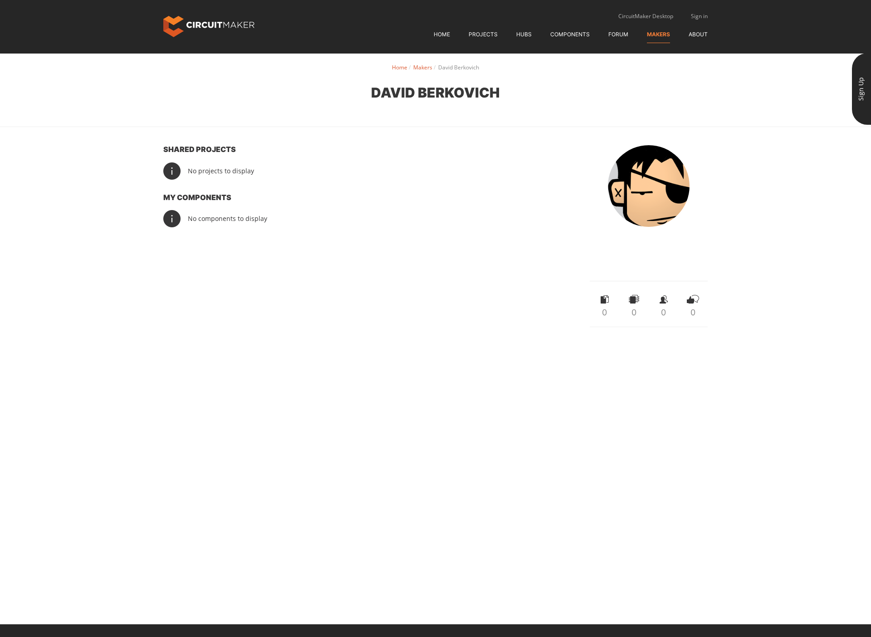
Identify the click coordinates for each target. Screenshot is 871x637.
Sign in (699, 16)
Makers (658, 34)
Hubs (524, 34)
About (698, 34)
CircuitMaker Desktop (645, 16)
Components (570, 34)
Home (442, 34)
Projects (483, 34)
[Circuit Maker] (208, 25)
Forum (618, 34)
